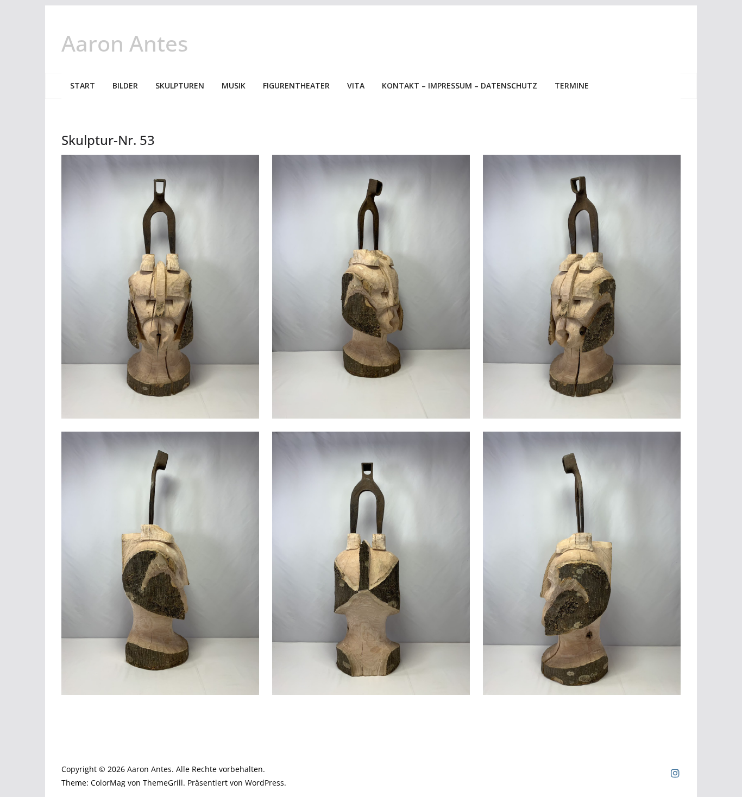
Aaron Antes (124, 43)
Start (82, 85)
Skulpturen (179, 85)
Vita (355, 85)
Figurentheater (296, 85)
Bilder (125, 85)
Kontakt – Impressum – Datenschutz (459, 85)
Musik (234, 85)
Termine (572, 85)
